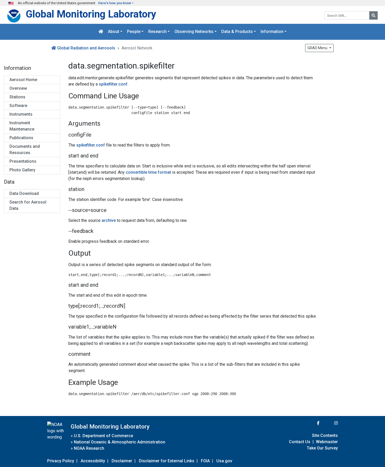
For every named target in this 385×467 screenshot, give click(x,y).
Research (157, 31)
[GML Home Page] (100, 32)
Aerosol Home (23, 79)
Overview (18, 88)
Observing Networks (193, 31)
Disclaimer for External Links (166, 460)
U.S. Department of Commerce (103, 435)
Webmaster (327, 441)
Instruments (20, 114)
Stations (17, 96)
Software (18, 105)
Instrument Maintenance (21, 126)
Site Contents (325, 435)
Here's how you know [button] (114, 3)
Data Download (24, 193)
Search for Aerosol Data (27, 205)
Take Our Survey (322, 448)
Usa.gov (224, 460)
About (113, 31)
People (133, 31)
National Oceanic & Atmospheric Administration (119, 442)
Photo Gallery (22, 169)
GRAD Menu (317, 48)
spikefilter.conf (113, 84)
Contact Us (299, 441)
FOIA (205, 460)
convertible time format (148, 172)
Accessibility (93, 460)
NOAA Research (89, 448)
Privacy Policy (60, 460)
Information (272, 31)
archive (109, 220)
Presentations (22, 161)
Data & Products (237, 31)
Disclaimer (122, 460)
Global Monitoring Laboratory (91, 14)
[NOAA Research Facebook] (311, 423)
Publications (21, 137)
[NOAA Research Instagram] (329, 423)
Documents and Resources (24, 149)
